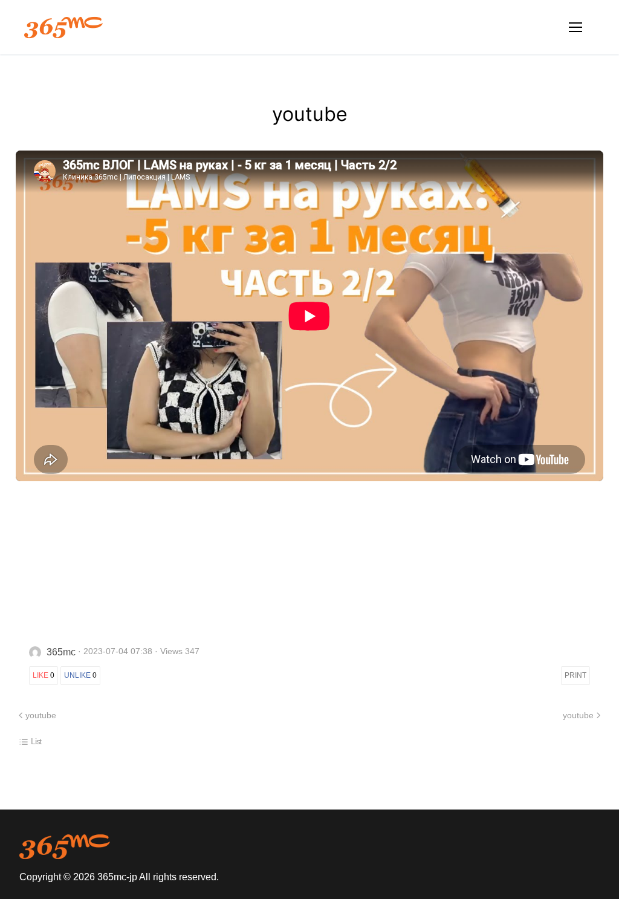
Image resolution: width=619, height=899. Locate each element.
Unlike (80, 675)
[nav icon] (575, 27)
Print (575, 675)
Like (43, 675)
